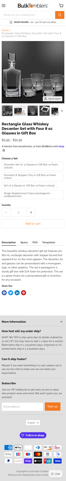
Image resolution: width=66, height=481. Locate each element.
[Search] (59, 15)
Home (5, 30)
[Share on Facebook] (4, 292)
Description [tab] (9, 242)
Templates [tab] (48, 242)
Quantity (6, 205)
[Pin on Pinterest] (23, 292)
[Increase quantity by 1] (31, 212)
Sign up (53, 406)
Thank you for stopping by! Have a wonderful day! (33, 475)
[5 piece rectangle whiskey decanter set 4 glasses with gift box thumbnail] (7, 110)
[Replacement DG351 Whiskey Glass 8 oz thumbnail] (32, 110)
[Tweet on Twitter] (10, 292)
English (31, 422)
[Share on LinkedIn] (17, 292)
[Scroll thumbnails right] (61, 111)
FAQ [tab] (34, 242)
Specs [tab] (24, 242)
